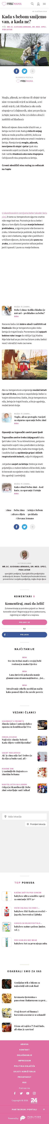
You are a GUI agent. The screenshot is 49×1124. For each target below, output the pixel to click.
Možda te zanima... (22, 307)
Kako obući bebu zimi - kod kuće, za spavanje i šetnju (28, 488)
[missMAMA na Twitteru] (21, 1093)
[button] (44, 4)
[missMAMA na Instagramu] (34, 1093)
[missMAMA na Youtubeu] (27, 1093)
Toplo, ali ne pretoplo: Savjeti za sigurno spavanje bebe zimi (30, 418)
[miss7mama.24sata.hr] (12, 4)
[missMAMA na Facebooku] (14, 1093)
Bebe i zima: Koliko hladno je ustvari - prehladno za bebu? (29, 311)
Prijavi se (24, 622)
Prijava (24, 634)
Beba (16, 316)
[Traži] (32, 4)
